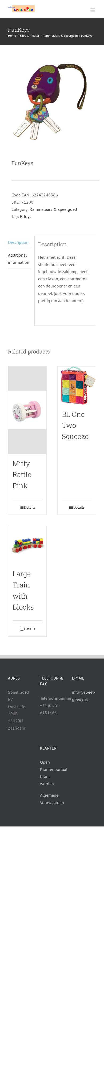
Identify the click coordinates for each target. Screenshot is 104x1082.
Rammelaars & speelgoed (53, 209)
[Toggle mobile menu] (93, 10)
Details (29, 507)
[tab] (19, 242)
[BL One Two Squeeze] (77, 386)
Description (18, 242)
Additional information (18, 258)
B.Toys (25, 216)
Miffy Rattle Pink (22, 474)
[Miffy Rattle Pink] (27, 410)
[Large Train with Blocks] (27, 545)
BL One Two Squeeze (75, 425)
